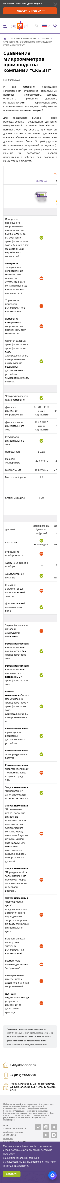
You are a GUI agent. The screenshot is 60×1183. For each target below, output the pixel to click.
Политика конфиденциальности (14, 1140)
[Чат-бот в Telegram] (46, 1127)
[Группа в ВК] (38, 1127)
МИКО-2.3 (41, 180)
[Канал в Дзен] (46, 1135)
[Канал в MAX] (54, 1135)
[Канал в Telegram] (54, 1127)
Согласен (12, 1174)
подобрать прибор (29, 10)
